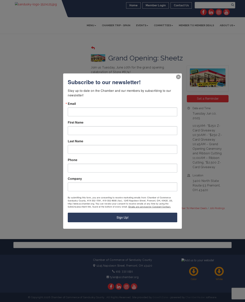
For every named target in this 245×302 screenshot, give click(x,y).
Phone (72, 159)
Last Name (75, 141)
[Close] (178, 77)
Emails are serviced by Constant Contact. (149, 206)
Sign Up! (122, 217)
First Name (75, 122)
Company (75, 178)
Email (72, 103)
